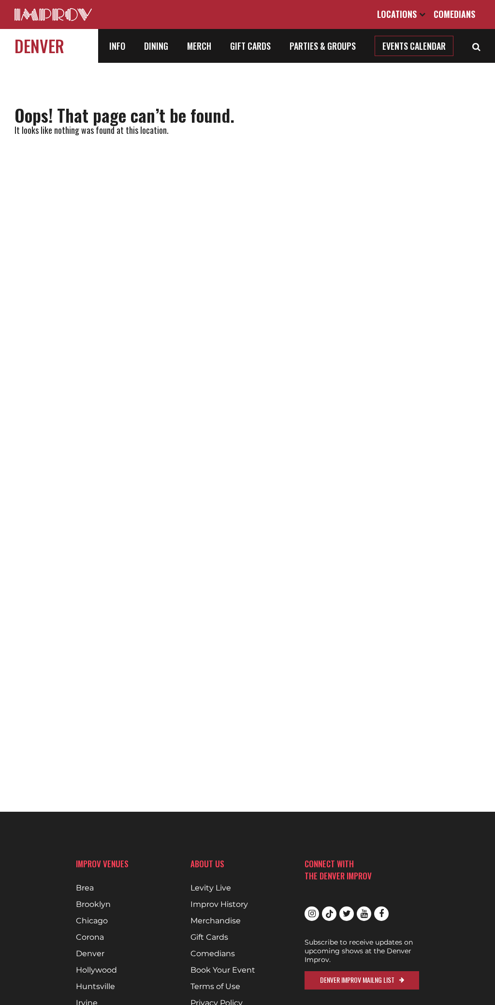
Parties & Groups (323, 46)
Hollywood (96, 970)
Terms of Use (215, 987)
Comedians (454, 14)
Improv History (219, 904)
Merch (199, 46)
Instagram (312, 913)
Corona (90, 937)
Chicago (92, 921)
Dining (156, 46)
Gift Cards (250, 46)
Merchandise (215, 921)
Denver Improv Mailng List (357, 980)
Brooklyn (93, 904)
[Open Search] (476, 46)
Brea (85, 888)
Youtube (364, 913)
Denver (39, 45)
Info (117, 46)
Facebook (381, 913)
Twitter (346, 913)
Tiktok (329, 913)
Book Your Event (222, 970)
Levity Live (210, 888)
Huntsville (95, 987)
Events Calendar (414, 46)
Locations (398, 14)
